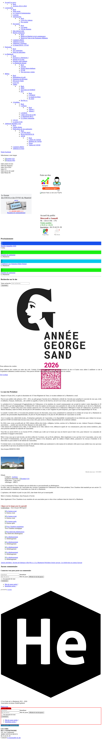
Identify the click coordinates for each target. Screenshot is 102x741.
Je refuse (5, 375)
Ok (1, 375)
